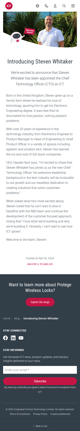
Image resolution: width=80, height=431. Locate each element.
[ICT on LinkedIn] (13, 338)
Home (6, 318)
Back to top (41, 426)
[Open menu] (73, 6)
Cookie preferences (60, 414)
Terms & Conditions (20, 414)
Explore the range (40, 302)
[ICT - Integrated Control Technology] (9, 6)
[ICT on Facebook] (5, 338)
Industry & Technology (40, 264)
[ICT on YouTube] (21, 338)
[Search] (64, 5)
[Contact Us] (46, 5)
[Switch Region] (37, 5)
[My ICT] (55, 5)
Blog (17, 318)
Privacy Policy (40, 414)
